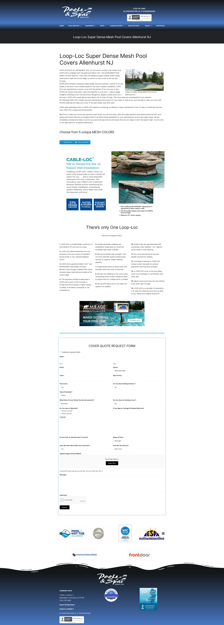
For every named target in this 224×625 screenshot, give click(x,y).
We (60, 114)
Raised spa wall (67, 413)
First (61, 363)
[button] (60, 531)
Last (114, 363)
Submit (64, 507)
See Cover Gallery (83, 142)
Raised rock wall (67, 411)
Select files (112, 463)
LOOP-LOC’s (64, 84)
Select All (62, 417)
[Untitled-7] (112, 584)
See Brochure (68, 142)
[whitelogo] (76, 6)
